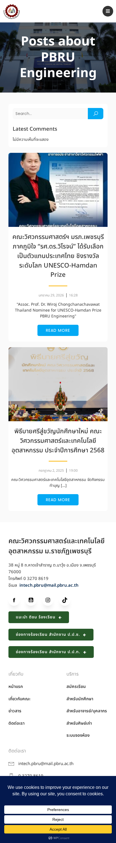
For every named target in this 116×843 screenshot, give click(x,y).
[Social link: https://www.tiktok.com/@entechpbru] (67, 600)
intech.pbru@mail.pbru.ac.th (49, 585)
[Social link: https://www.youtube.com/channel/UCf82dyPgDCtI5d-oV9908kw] (33, 600)
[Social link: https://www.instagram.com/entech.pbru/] (50, 600)
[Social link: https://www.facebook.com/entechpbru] (16, 600)
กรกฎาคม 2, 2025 (51, 470)
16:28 (73, 295)
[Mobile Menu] (107, 11)
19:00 (73, 470)
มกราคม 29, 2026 (51, 295)
